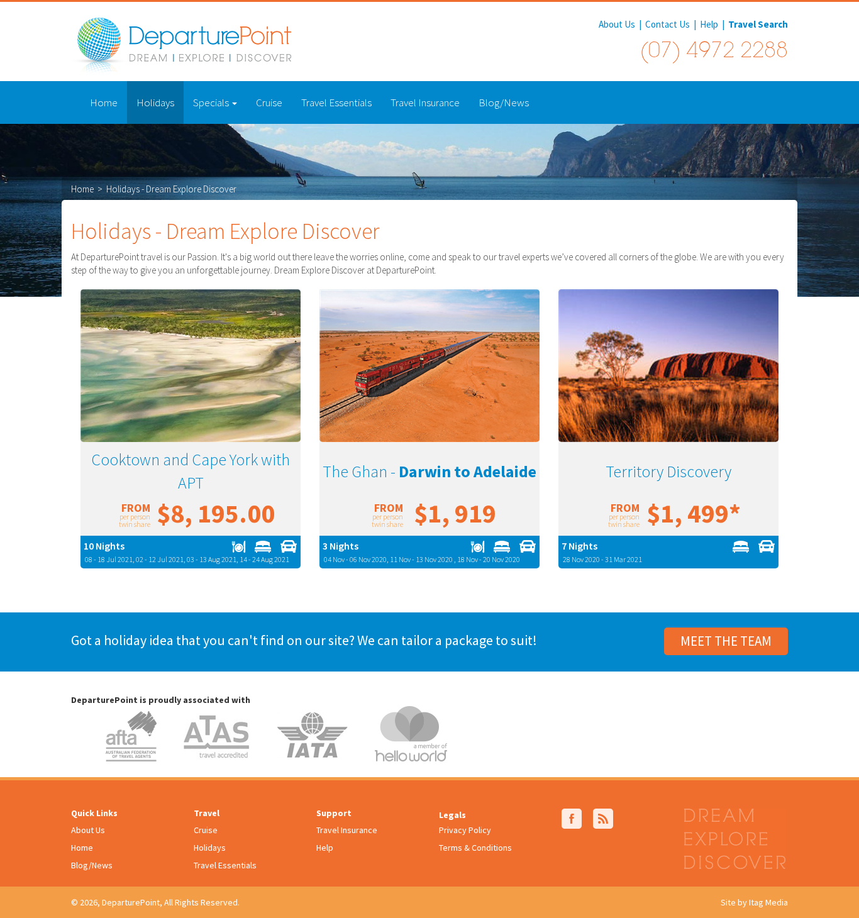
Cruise (269, 102)
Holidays (155, 102)
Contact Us (667, 24)
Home (104, 102)
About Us (617, 24)
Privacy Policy (465, 830)
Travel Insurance (425, 102)
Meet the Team (726, 641)
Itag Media (768, 902)
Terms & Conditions (475, 847)
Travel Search (758, 24)
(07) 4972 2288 (714, 52)
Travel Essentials (336, 102)
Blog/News (504, 102)
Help (709, 24)
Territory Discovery (668, 472)
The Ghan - (429, 472)
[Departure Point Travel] (181, 45)
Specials (212, 102)
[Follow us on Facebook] (572, 817)
